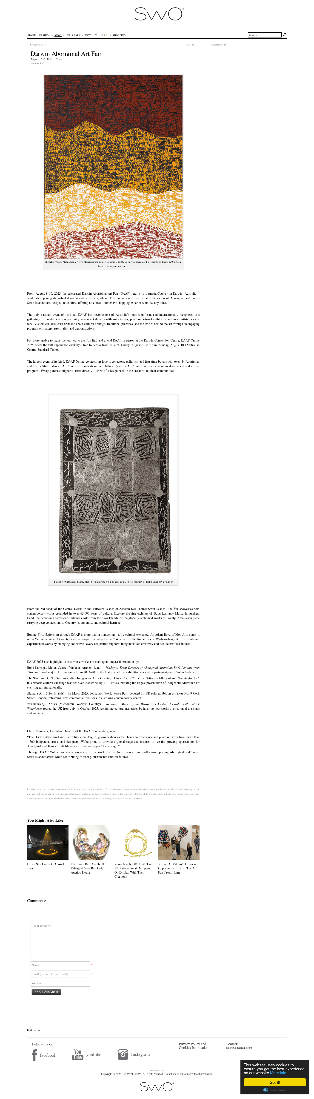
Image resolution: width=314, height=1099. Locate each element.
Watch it (91, 35)
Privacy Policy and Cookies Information (193, 1045)
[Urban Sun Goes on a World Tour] (48, 858)
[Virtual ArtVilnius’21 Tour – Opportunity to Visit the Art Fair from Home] (179, 858)
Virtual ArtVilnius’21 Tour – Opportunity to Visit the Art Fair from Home (177, 868)
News (59, 59)
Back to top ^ (35, 1029)
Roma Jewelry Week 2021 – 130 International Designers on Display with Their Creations (132, 870)
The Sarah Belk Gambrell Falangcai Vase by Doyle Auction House (87, 868)
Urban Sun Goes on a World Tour (46, 866)
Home (32, 35)
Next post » (192, 44)
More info (278, 1072)
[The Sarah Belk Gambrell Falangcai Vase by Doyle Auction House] (91, 858)
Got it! (275, 1082)
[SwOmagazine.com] (159, 25)
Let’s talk (73, 35)
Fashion (45, 35)
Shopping (119, 35)
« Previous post (37, 44)
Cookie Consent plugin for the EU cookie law (274, 1090)
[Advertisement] (248, 78)
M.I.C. (105, 35)
